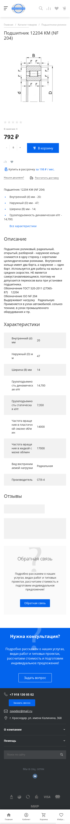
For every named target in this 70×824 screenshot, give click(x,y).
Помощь (10, 741)
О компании (13, 729)
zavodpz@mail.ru (21, 711)
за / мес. (45, 169)
